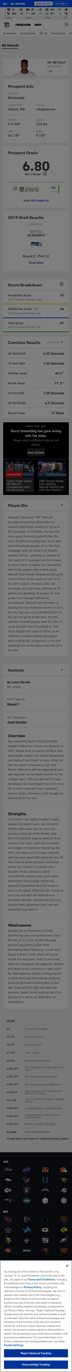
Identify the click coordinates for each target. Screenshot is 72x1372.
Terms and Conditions (41, 1279)
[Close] (67, 1265)
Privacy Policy (32, 1287)
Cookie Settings (14, 1345)
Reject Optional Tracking (36, 1353)
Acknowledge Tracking (36, 1364)
